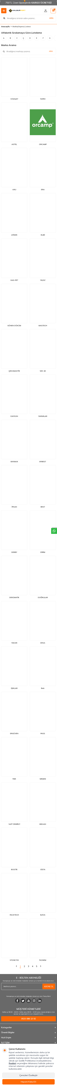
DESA (42, 643)
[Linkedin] (39, 1001)
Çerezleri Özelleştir (28, 1075)
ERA (43, 189)
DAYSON (14, 416)
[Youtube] (28, 1001)
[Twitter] (23, 1001)
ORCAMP (43, 144)
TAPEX (42, 99)
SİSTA (42, 869)
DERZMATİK (14, 597)
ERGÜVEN (14, 733)
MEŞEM (43, 779)
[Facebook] (17, 1001)
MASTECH (43, 325)
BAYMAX (14, 461)
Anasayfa (5, 26)
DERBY (14, 552)
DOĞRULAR (43, 597)
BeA (42, 688)
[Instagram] (34, 1001)
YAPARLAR (42, 416)
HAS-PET (14, 280)
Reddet (12, 1063)
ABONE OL (48, 986)
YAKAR (14, 643)
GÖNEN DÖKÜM (14, 325)
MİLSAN (42, 824)
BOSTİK (14, 869)
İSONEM (42, 960)
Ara (51, 51)
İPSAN (14, 507)
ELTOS (42, 915)
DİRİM (42, 552)
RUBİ (43, 235)
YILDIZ (42, 280)
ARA (51, 18)
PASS (42, 733)
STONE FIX (14, 960)
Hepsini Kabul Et (28, 1081)
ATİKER (14, 235)
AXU (14, 189)
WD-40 (43, 371)
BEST (43, 507)
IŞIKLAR (14, 688)
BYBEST (42, 461)
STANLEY (14, 99)
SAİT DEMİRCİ (14, 824)
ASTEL (14, 144)
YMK (14, 779)
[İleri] (40, 966)
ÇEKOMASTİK (14, 371)
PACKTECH (14, 915)
